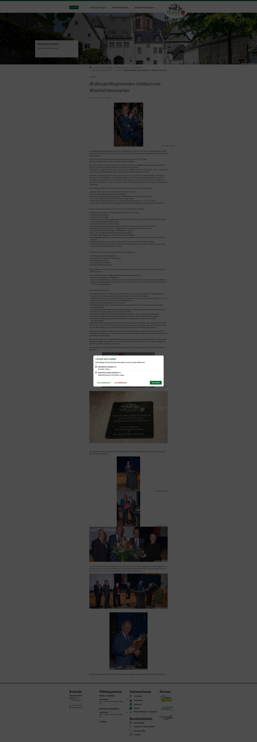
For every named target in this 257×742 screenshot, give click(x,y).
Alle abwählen (121, 383)
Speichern (156, 383)
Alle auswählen (103, 383)
